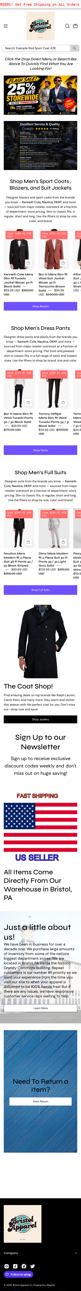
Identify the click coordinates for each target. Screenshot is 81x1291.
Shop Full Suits (40, 590)
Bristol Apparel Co (22, 1285)
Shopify (51, 1285)
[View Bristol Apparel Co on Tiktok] (15, 1266)
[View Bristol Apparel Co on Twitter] (32, 1266)
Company (11, 1253)
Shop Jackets (40, 719)
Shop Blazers (41, 306)
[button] (67, 26)
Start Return (40, 1101)
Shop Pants (41, 450)
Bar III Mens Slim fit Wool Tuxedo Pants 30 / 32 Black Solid (18, 417)
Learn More (41, 1008)
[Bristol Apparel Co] (40, 26)
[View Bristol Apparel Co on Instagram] (6, 1266)
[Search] (74, 48)
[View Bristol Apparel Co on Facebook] (24, 1266)
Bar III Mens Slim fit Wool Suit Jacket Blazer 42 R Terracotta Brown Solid (53, 282)
